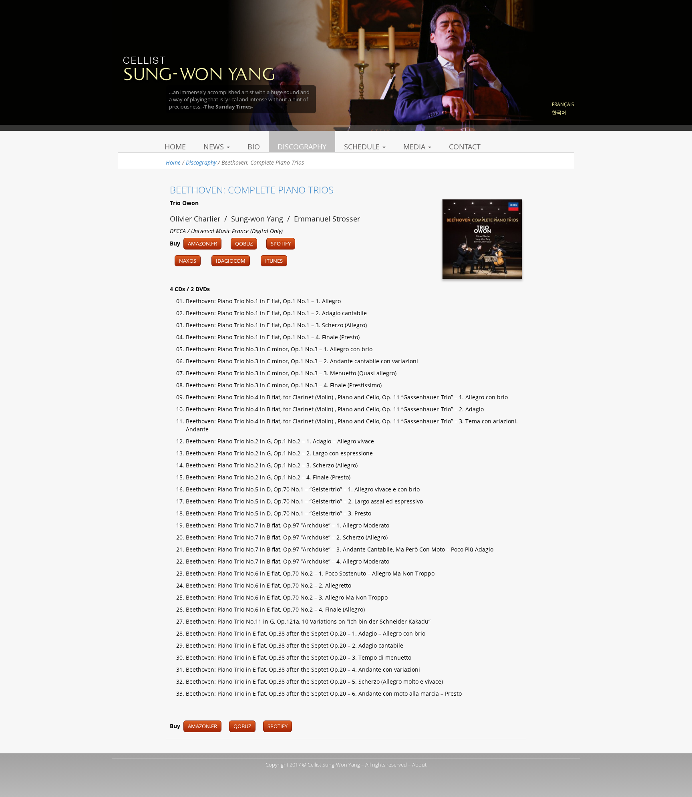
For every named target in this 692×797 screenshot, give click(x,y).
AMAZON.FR (202, 726)
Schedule (363, 146)
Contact (465, 146)
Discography (302, 146)
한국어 (559, 112)
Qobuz (244, 243)
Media (415, 146)
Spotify (281, 243)
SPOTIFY (278, 726)
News (214, 146)
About (419, 764)
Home (175, 146)
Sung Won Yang (198, 67)
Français (563, 104)
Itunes (274, 260)
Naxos (187, 260)
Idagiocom (230, 260)
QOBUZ (242, 726)
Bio (253, 146)
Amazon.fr (202, 243)
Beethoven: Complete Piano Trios (252, 189)
